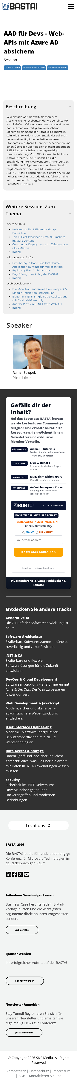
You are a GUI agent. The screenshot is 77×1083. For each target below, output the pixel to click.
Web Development (57, 67)
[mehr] (16, 252)
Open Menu (71, 6)
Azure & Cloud (12, 67)
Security (13, 779)
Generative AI (17, 618)
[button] (38, 825)
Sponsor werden (24, 980)
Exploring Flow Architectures (31, 270)
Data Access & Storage (25, 751)
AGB (22, 1075)
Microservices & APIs (34, 67)
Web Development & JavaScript (32, 703)
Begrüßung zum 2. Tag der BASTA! (35, 274)
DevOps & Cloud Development (31, 679)
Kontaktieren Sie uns (45, 1075)
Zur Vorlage (22, 929)
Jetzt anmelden (24, 1032)
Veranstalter (16, 1071)
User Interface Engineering (29, 727)
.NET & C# (14, 655)
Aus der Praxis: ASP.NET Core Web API (37, 304)
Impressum (61, 1071)
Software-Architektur (24, 636)
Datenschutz (39, 1071)
